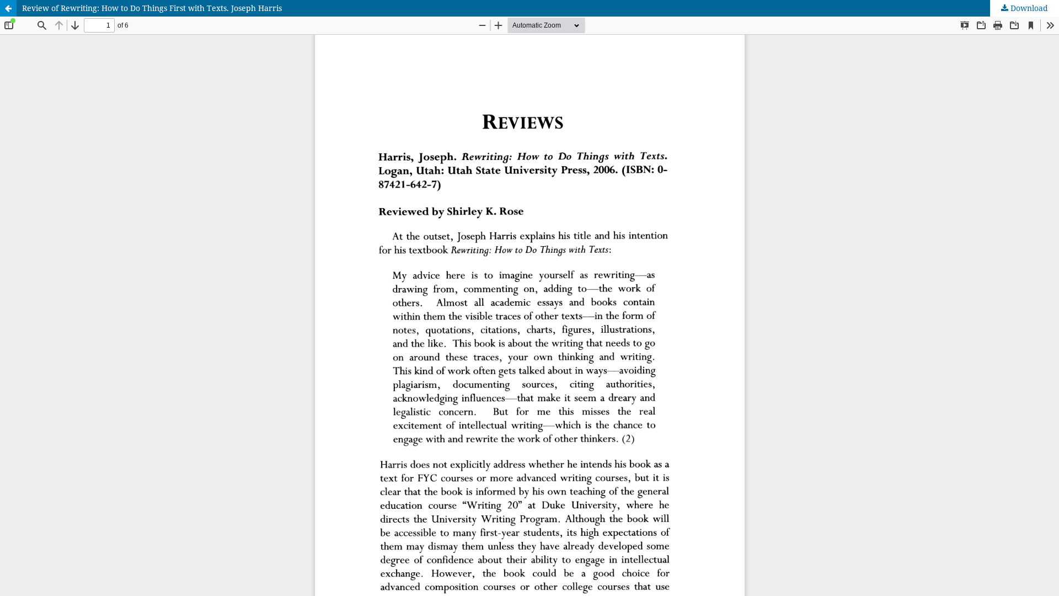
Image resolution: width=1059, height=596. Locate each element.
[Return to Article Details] (8, 8)
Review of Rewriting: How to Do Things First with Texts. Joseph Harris (152, 8)
